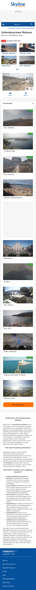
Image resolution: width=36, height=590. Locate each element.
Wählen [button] (26, 95)
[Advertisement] (18, 16)
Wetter (10, 95)
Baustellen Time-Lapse (9, 568)
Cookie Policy (6, 582)
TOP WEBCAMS (7, 103)
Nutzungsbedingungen (9, 579)
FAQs (4, 575)
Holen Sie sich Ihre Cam (9, 564)
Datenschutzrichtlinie (8, 586)
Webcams (17, 24)
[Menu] (31, 24)
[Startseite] (3, 24)
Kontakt (5, 571)
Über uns (5, 560)
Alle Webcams (18, 405)
